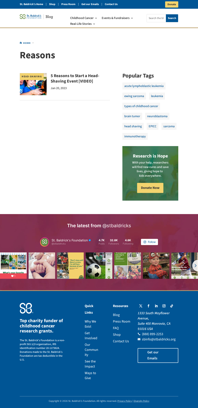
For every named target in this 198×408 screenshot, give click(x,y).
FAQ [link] (116, 328)
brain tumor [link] (132, 116)
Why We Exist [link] (90, 324)
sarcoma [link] (169, 126)
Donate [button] (171, 4)
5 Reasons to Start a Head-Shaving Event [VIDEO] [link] (75, 78)
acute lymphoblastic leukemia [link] (144, 86)
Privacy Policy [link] (124, 401)
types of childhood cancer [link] (141, 106)
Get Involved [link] (91, 336)
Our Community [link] (91, 349)
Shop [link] (52, 4)
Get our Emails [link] (90, 4)
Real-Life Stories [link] (81, 24)
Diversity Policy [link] (141, 401)
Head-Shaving (32, 76)
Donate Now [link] (150, 187)
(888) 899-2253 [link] (152, 334)
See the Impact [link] (90, 364)
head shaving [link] (133, 126)
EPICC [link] (152, 126)
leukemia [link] (157, 96)
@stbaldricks (116, 225)
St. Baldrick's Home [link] (31, 4)
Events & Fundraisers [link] (116, 18)
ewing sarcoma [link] (134, 96)
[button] (141, 306)
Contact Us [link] (111, 4)
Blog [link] (116, 314)
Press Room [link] (68, 4)
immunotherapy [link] (135, 136)
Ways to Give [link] (90, 375)
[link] (36, 16)
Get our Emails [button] (153, 355)
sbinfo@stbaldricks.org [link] (159, 339)
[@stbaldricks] (45, 242)
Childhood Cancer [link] (82, 18)
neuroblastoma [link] (157, 116)
